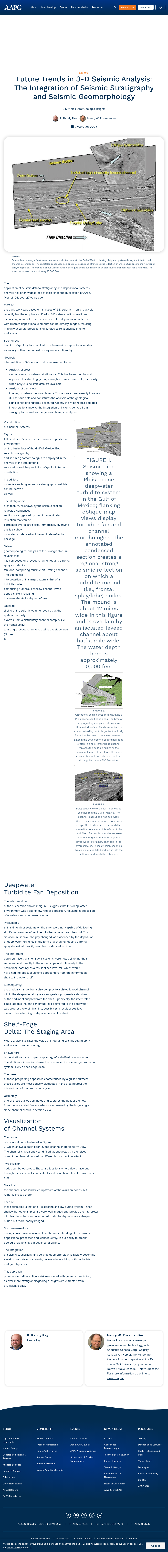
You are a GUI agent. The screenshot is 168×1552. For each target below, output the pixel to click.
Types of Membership (47, 1444)
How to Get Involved (46, 1451)
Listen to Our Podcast (115, 1483)
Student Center (44, 1457)
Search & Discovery (148, 1473)
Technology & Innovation (116, 1454)
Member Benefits (45, 1438)
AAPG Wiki (143, 1486)
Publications (9, 1477)
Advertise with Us (113, 1490)
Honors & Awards (12, 1471)
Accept (155, 1546)
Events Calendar (78, 1438)
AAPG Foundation (12, 1496)
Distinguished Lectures (150, 1444)
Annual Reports (10, 1490)
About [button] (33, 7)
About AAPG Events (80, 1444)
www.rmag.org (116, 1378)
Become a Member (46, 1463)
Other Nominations (12, 1483)
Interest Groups (11, 1448)
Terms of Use (62, 1538)
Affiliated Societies (12, 1464)
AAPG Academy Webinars (83, 1451)
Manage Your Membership (49, 1470)
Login (160, 7)
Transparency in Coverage (110, 1538)
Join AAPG (145, 7)
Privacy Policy (14, 1547)
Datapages (143, 1467)
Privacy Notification (40, 1538)
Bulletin (142, 1479)
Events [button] (63, 7)
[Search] (115, 7)
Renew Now (127, 7)
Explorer (108, 1438)
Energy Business (112, 1461)
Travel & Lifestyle (112, 1467)
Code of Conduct (83, 1538)
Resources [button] (98, 7)
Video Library (145, 1461)
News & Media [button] (79, 7)
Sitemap (133, 1538)
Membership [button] (48, 7)
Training (142, 1438)
